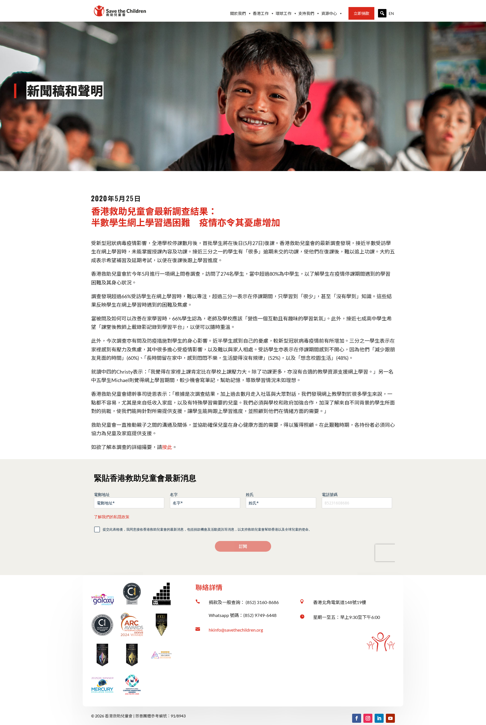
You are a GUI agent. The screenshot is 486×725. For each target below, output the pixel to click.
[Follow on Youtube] (390, 718)
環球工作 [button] (283, 13)
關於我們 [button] (238, 13)
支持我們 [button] (306, 13)
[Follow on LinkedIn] (379, 718)
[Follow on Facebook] (356, 718)
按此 (167, 447)
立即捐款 (361, 13)
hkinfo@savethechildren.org (236, 629)
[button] (382, 13)
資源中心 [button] (329, 13)
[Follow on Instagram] (367, 718)
